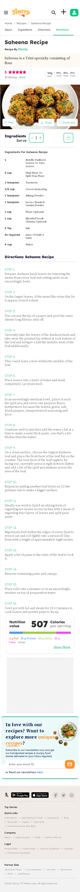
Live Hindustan (34, 869)
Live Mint (50, 869)
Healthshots (24, 873)
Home (8, 23)
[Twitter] (63, 795)
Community (53, 817)
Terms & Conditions (50, 848)
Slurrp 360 (12, 822)
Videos (25, 822)
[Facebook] (55, 795)
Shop (66, 817)
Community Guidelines (18, 852)
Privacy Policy (11, 848)
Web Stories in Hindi (32, 817)
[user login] (74, 12)
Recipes (21, 23)
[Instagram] (71, 795)
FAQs (37, 837)
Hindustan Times (13, 869)
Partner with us (53, 837)
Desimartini (66, 869)
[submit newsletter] (69, 764)
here (39, 772)
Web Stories (10, 817)
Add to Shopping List (68, 138)
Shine (10, 873)
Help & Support (23, 837)
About (7, 837)
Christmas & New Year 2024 (21, 826)
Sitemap (68, 848)
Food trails (39, 822)
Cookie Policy (29, 848)
